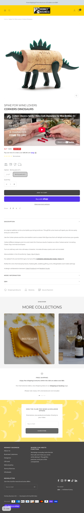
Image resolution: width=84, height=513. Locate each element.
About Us (7, 451)
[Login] (74, 10)
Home (6, 19)
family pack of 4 (20, 174)
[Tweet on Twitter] (16, 208)
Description (9, 221)
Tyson (29, 254)
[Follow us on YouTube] (69, 480)
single (8, 174)
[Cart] (79, 10)
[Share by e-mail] (19, 208)
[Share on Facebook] (10, 208)
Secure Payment (47, 290)
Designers (7, 458)
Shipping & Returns (14, 290)
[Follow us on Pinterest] (65, 480)
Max (32, 254)
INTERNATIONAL (67, 489)
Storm (37, 254)
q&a (5, 281)
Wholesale (7, 472)
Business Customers (11, 454)
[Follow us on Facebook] (58, 480)
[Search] (9, 10)
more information (12, 275)
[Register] (34, 487)
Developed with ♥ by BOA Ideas (28, 496)
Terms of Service (9, 468)
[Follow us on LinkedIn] (76, 480)
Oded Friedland (31, 268)
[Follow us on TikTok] (72, 480)
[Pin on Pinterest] (13, 208)
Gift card (7, 461)
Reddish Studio (45, 268)
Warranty (31, 290)
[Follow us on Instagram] (62, 480)
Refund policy (8, 465)
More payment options (42, 204)
